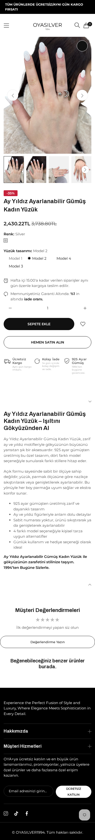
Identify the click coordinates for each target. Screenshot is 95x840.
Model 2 (39, 258)
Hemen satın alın (47, 342)
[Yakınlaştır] (82, 45)
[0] (86, 25)
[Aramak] (77, 25)
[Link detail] (6, 813)
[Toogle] (47, 401)
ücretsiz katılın (73, 791)
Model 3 (15, 266)
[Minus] (10, 308)
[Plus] (85, 308)
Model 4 (63, 258)
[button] (82, 95)
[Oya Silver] (47, 25)
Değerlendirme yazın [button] (47, 642)
